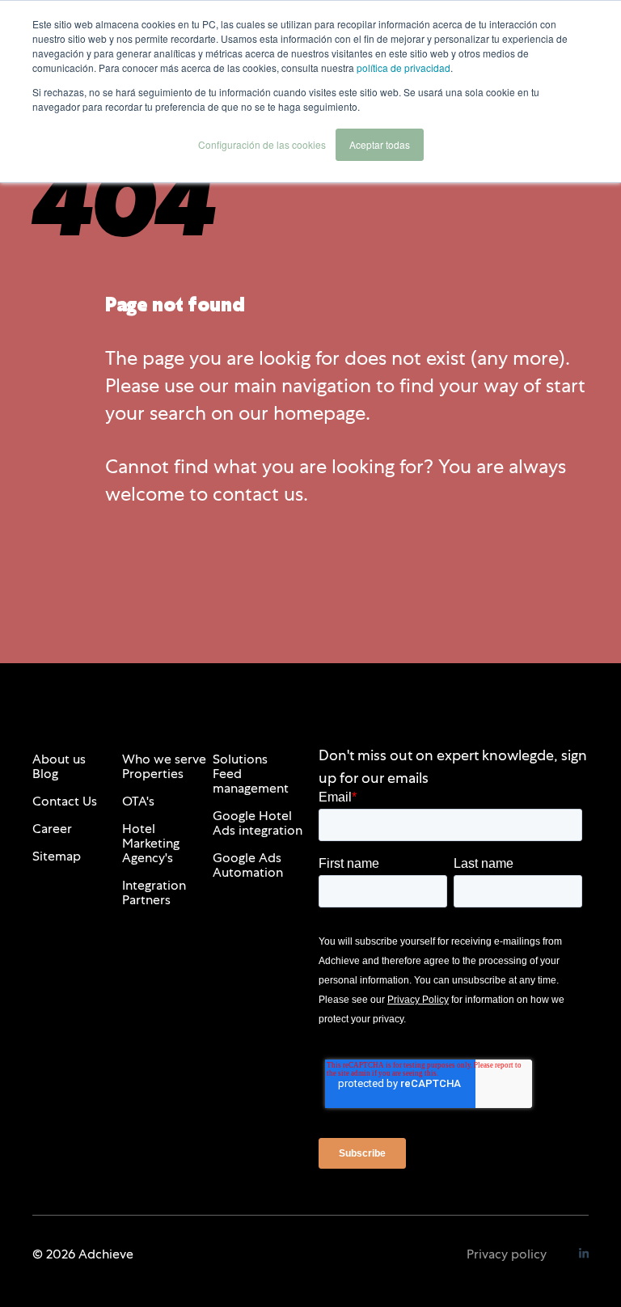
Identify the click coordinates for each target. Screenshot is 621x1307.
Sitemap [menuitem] (56, 856)
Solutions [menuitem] (240, 759)
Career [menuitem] (52, 828)
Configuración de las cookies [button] (262, 144)
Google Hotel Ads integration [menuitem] (257, 823)
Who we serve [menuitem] (164, 759)
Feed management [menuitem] (251, 781)
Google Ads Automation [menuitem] (248, 865)
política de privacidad (403, 67)
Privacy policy (507, 1254)
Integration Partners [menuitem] (154, 892)
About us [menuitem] (59, 759)
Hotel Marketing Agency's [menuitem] (151, 843)
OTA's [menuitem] (138, 801)
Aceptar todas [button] (379, 144)
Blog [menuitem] (45, 773)
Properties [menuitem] (153, 773)
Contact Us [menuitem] (64, 801)
